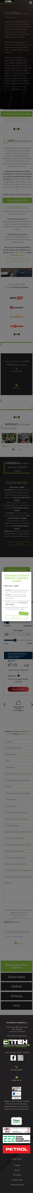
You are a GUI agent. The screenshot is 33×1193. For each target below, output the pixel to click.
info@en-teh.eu (17, 1080)
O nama (17, 1165)
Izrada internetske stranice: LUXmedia (17, 1052)
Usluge (17, 1170)
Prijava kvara (17, 1180)
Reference (17, 1175)
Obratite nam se (17, 1185)
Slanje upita (16, 617)
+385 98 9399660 (16, 1070)
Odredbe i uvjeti (17, 1159)
